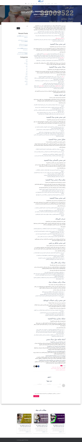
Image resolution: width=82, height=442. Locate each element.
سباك (45, 3)
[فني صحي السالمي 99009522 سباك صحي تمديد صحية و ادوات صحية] (41, 418)
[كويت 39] (41, 1)
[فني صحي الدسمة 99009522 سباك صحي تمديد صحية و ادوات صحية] (58, 418)
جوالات (36, 3)
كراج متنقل (48, 3)
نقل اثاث (52, 3)
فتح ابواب (26, 76)
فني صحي (45, 53)
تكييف (39, 3)
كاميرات (28, 3)
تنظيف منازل (42, 3)
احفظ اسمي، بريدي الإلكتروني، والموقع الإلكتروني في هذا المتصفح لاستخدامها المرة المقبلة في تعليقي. (47, 393)
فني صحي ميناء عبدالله (60, 38)
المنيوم (26, 59)
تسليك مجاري (41, 85)
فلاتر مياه (55, 368)
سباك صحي (62, 57)
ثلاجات (31, 3)
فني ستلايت (55, 3)
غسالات (26, 74)
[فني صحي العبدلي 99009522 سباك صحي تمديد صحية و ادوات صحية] (24, 418)
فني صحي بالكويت (58, 85)
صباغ (33, 3)
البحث (18, 28)
